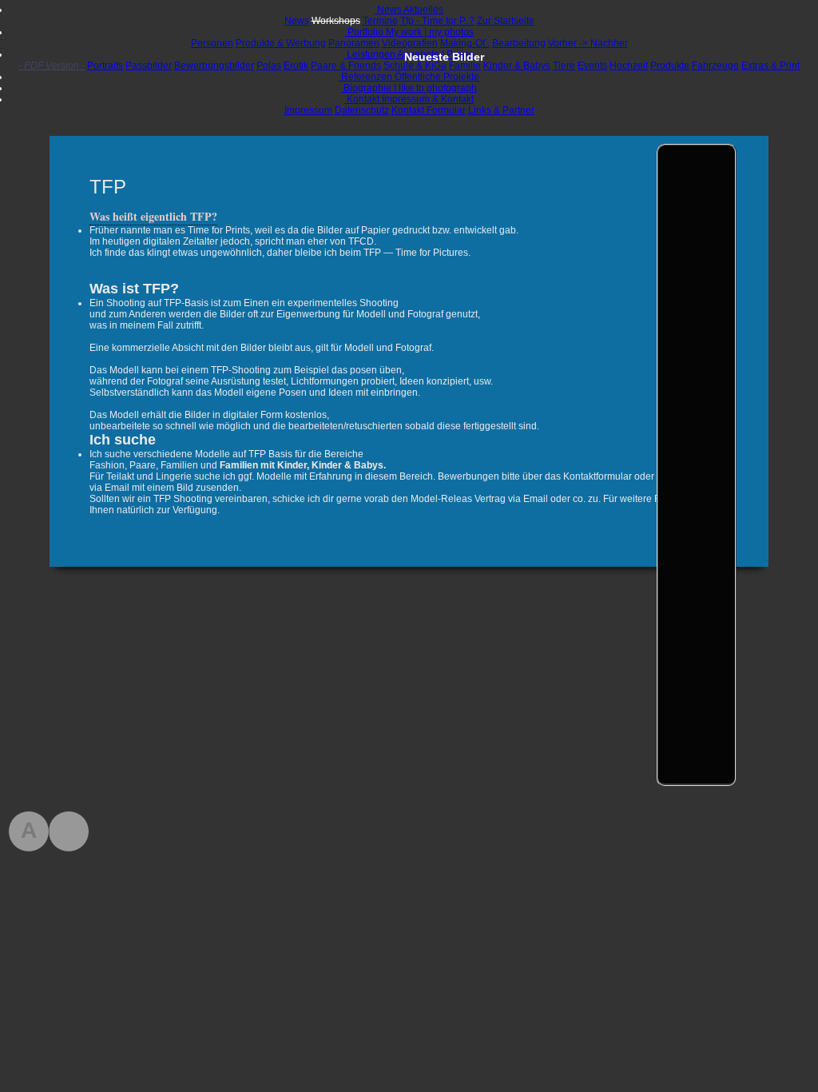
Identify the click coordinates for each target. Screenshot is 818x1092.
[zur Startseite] (68, 831)
